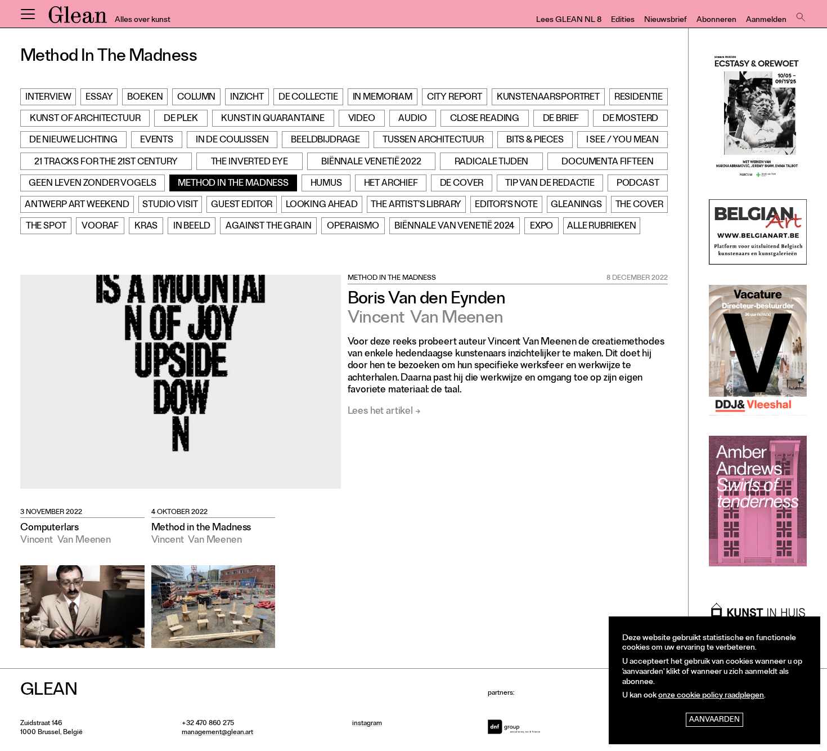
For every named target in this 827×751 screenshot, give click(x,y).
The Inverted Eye (249, 162)
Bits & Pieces (535, 140)
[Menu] (28, 14)
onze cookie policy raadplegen (711, 696)
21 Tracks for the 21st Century (105, 162)
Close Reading (484, 119)
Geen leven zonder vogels (92, 184)
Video (361, 119)
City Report (454, 98)
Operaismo (353, 227)
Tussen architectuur (433, 140)
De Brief (561, 119)
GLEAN (77, 18)
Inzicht (247, 98)
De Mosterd (630, 119)
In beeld (191, 227)
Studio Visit (169, 205)
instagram (367, 724)
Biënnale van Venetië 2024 (454, 227)
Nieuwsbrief (665, 20)
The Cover (639, 205)
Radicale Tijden (492, 162)
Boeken (145, 98)
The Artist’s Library (416, 205)
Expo (541, 227)
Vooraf (100, 227)
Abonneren (716, 20)
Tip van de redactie (550, 184)
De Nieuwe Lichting (73, 140)
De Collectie (308, 98)
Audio (412, 119)
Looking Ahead (322, 205)
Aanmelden (766, 20)
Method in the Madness (233, 184)
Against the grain (268, 227)
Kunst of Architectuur (85, 119)
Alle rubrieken (601, 227)
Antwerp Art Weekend (77, 205)
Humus (326, 184)
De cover (462, 184)
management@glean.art (217, 733)
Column (196, 98)
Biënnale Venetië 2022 (371, 162)
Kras (146, 227)
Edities (623, 20)
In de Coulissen (232, 140)
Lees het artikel (380, 412)
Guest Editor (241, 205)
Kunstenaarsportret (548, 98)
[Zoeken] (799, 14)
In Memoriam (382, 98)
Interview (48, 98)
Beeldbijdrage (325, 140)
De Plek (181, 119)
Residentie (638, 98)
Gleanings (576, 205)
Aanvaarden (714, 720)
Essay (99, 98)
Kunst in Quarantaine (273, 119)
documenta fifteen (607, 162)
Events (156, 140)
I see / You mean (622, 140)
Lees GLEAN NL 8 (568, 20)
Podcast (638, 184)
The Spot (46, 227)
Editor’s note (506, 205)
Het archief (391, 184)
